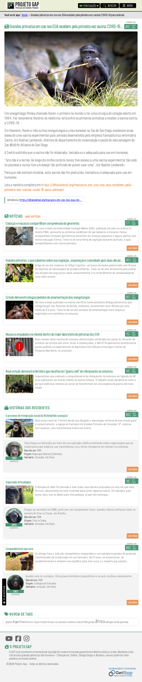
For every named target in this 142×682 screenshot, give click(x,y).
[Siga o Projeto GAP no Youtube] (9, 638)
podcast (63, 622)
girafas (9, 622)
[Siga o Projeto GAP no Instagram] (26, 638)
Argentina (19, 622)
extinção (109, 622)
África (100, 622)
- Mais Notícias (32, 217)
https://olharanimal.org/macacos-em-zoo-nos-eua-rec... (50, 200)
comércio (71, 622)
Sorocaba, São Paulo (45, 457)
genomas (124, 622)
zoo (56, 622)
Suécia (79, 622)
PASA (85, 622)
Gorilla (116, 622)
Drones (51, 622)
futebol (43, 622)
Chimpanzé (14, 461)
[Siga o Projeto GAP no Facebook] (18, 638)
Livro (31, 622)
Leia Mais (132, 248)
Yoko (14, 458)
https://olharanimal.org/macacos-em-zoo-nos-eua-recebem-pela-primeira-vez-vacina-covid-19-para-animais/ (68, 188)
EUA (26, 622)
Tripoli (37, 622)
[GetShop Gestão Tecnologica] (122, 673)
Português (90, 6)
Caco (15, 591)
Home (25, 15)
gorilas (91, 622)
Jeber (13, 525)
